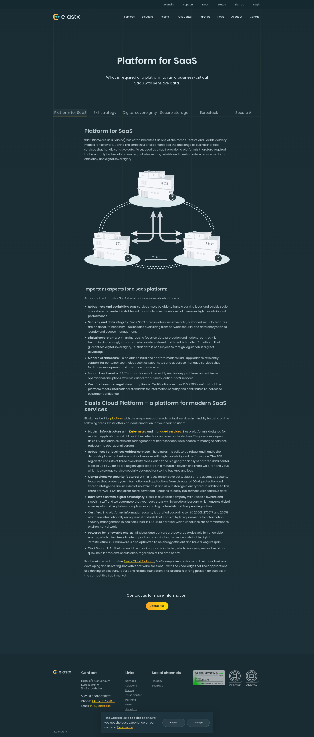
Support (188, 4)
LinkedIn (157, 681)
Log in (257, 4)
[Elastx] (66, 17)
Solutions (147, 17)
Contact (255, 17)
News (221, 17)
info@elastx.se (100, 706)
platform (116, 418)
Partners (205, 17)
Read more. (125, 727)
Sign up (239, 4)
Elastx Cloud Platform (139, 561)
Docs (205, 4)
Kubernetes (137, 431)
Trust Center (184, 17)
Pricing (165, 17)
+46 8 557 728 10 (103, 701)
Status (222, 4)
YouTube (157, 685)
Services (129, 17)
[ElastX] (62, 672)
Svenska (169, 4)
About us (237, 17)
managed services (167, 431)
